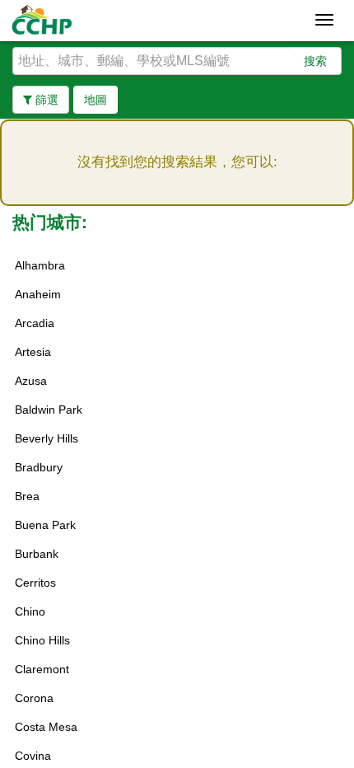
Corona (34, 698)
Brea (27, 496)
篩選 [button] (45, 99)
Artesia (33, 351)
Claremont (42, 669)
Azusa (31, 380)
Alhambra (40, 265)
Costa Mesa (46, 726)
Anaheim (38, 294)
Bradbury (39, 467)
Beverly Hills (46, 438)
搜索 (315, 61)
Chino (30, 611)
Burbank (36, 553)
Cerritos (35, 582)
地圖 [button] (95, 99)
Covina (33, 755)
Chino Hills (42, 640)
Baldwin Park (48, 409)
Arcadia (34, 323)
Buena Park (45, 525)
